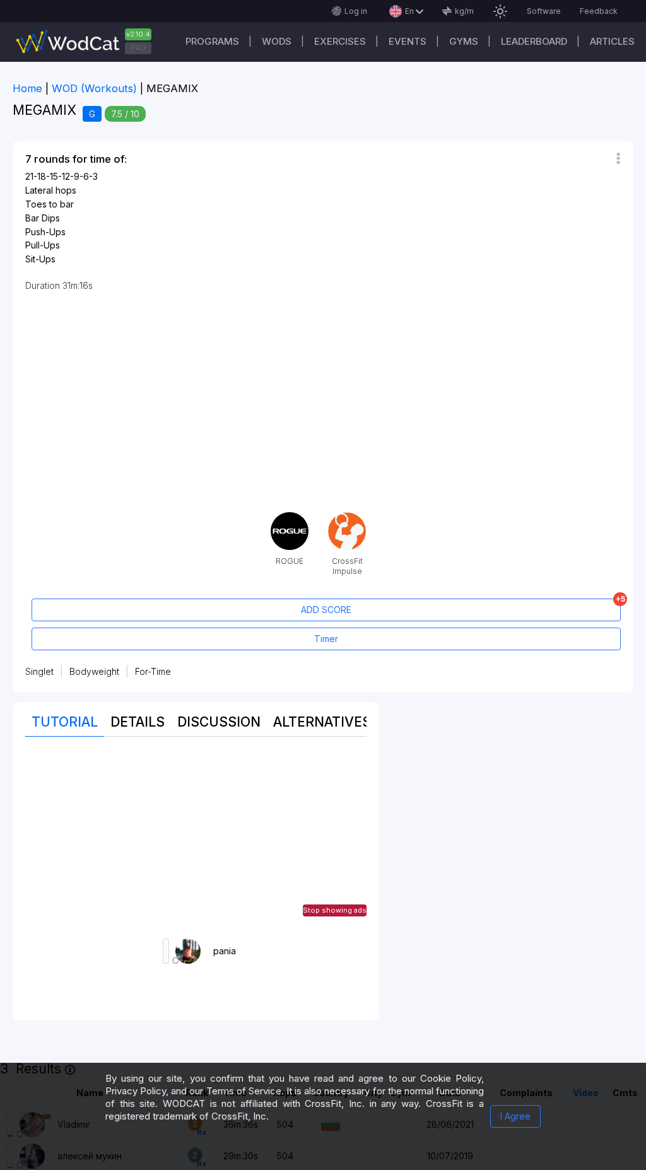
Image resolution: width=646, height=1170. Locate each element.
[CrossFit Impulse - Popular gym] (347, 517)
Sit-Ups (40, 259)
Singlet (39, 671)
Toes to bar (49, 204)
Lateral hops (50, 190)
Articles (612, 41)
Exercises (340, 41)
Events (407, 41)
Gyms (463, 41)
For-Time (153, 671)
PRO (138, 48)
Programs (212, 41)
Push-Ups (45, 231)
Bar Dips (42, 218)
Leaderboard (534, 41)
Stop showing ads (335, 910)
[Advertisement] (196, 837)
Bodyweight (94, 671)
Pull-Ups (42, 245)
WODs (276, 41)
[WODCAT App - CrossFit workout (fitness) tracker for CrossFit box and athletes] (88, 42)
